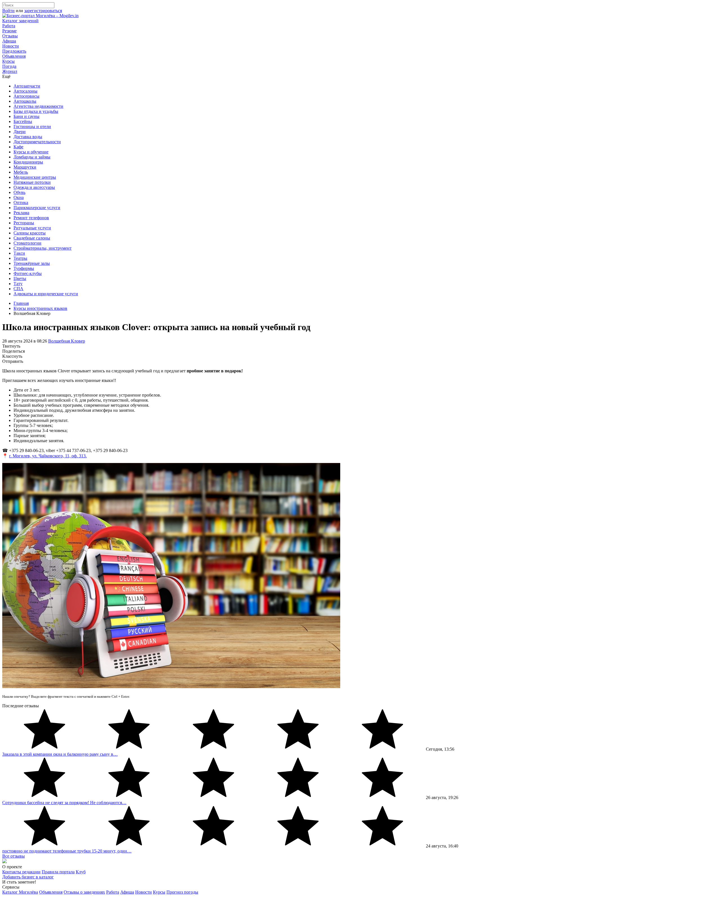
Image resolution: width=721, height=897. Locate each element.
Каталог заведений (20, 20)
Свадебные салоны (32, 238)
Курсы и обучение (31, 151)
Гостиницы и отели (32, 126)
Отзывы (10, 35)
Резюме (9, 30)
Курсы (8, 61)
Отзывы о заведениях (84, 892)
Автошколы (25, 101)
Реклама (21, 212)
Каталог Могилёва (20, 892)
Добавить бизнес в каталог (28, 876)
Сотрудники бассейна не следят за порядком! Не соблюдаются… (64, 802)
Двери (20, 131)
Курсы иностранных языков (40, 308)
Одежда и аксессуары (34, 187)
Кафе (18, 146)
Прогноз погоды (182, 892)
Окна (19, 197)
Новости (10, 46)
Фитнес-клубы (28, 273)
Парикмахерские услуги (37, 207)
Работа (8, 25)
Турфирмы (24, 268)
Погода (9, 66)
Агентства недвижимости (38, 106)
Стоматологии (27, 243)
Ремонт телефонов (31, 217)
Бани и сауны (26, 116)
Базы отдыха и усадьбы (36, 111)
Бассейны (23, 121)
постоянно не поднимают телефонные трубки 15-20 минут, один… (67, 851)
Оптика (21, 202)
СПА (18, 288)
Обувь (19, 192)
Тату (18, 283)
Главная (21, 303)
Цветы (20, 278)
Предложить (14, 51)
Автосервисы (26, 96)
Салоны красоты (30, 233)
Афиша (9, 41)
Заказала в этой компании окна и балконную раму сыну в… (60, 754)
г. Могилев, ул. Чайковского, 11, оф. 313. (48, 455)
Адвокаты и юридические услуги (46, 293)
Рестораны (24, 222)
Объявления (14, 56)
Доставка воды (28, 136)
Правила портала (58, 871)
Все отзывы (13, 856)
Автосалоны (25, 91)
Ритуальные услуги (32, 227)
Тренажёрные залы (32, 263)
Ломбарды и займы (32, 157)
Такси (19, 253)
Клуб (81, 871)
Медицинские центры (35, 177)
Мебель (21, 172)
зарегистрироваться (43, 10)
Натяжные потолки (32, 182)
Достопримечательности (37, 141)
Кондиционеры (28, 162)
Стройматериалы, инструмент (43, 248)
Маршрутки (25, 167)
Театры (20, 258)
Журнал (9, 71)
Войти (8, 10)
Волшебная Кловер (66, 341)
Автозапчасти (27, 86)
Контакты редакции (21, 871)
